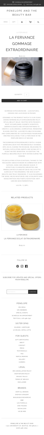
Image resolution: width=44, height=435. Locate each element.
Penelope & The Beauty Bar (22, 423)
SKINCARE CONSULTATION (14, 4)
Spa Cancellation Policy (22, 371)
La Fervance (22, 235)
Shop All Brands (22, 392)
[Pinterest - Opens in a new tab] (17, 266)
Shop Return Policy (22, 373)
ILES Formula (22, 403)
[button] (38, 22)
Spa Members (22, 310)
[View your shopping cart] (30, 22)
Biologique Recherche (22, 397)
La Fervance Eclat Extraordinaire (22, 239)
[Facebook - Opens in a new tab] (26, 266)
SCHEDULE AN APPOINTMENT (23, 2)
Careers (22, 362)
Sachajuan (22, 408)
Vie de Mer (22, 411)
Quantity (18, 94)
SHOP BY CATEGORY (22, 394)
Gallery (22, 359)
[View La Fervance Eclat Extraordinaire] (22, 217)
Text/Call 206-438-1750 (33, 4)
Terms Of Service (22, 379)
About (22, 342)
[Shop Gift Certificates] (14, 22)
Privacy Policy (22, 376)
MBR (22, 400)
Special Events (22, 312)
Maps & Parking (22, 356)
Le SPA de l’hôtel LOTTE (22, 330)
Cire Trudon (22, 405)
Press (22, 348)
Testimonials (22, 351)
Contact (22, 345)
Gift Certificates (22, 339)
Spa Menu (22, 307)
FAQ (22, 353)
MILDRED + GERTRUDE (22, 327)
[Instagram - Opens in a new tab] (22, 266)
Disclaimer (22, 382)
